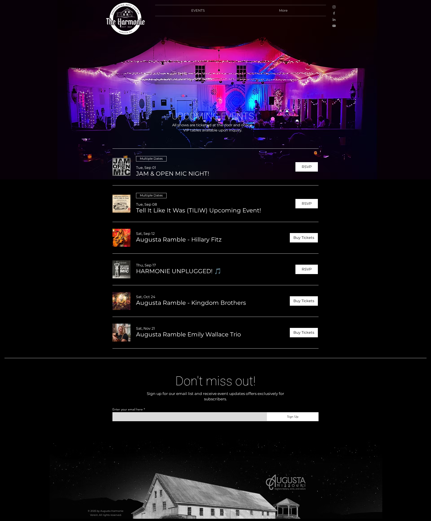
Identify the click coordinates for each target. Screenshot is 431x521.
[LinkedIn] (334, 19)
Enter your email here (127, 409)
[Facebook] (334, 13)
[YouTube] (334, 26)
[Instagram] (334, 7)
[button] (172, 174)
